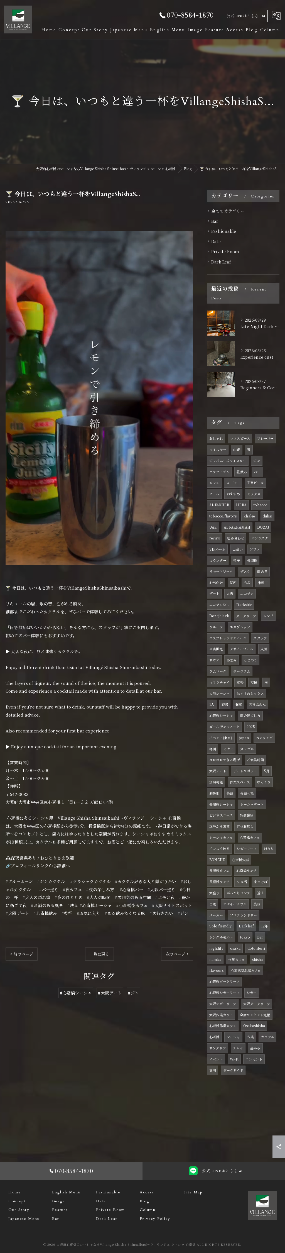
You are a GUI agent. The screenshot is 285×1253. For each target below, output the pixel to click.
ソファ (255, 549)
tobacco (260, 504)
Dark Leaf (221, 262)
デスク (245, 571)
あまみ (232, 660)
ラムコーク (217, 671)
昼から (255, 1048)
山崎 (236, 449)
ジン (256, 460)
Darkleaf (246, 926)
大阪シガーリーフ (222, 1003)
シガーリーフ (247, 848)
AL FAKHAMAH (237, 527)
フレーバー (265, 438)
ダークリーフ (246, 615)
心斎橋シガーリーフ (224, 992)
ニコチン (247, 593)
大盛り (214, 892)
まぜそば (260, 881)
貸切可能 (216, 782)
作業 (250, 1036)
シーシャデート (252, 804)
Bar (214, 221)
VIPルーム (217, 549)
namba (215, 959)
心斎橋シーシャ (221, 715)
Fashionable (223, 231)
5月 (266, 770)
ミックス (254, 493)
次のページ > (177, 954)
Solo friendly (220, 926)
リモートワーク (221, 571)
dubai (267, 516)
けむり (269, 848)
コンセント (253, 1059)
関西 (233, 582)
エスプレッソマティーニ (227, 638)
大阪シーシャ (219, 693)
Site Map (193, 1192)
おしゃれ (216, 438)
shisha (257, 959)
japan (244, 737)
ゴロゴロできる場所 (224, 759)
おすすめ (233, 493)
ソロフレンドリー (243, 915)
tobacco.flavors (223, 516)
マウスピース (240, 438)
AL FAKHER (219, 504)
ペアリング (264, 737)
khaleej (249, 516)
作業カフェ (236, 959)
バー (257, 471)
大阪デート (217, 770)
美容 (257, 904)
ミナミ (228, 748)
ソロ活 (242, 881)
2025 (251, 726)
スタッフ (260, 638)
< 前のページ (21, 954)
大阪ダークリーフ (256, 1003)
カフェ (214, 482)
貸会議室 (247, 815)
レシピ (268, 615)
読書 (225, 704)
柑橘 (253, 682)
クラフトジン (219, 471)
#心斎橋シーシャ (76, 993)
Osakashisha (254, 1025)
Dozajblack (219, 615)
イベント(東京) (220, 737)
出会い (237, 549)
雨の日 (262, 571)
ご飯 (212, 904)
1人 (211, 704)
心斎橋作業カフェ (222, 1025)
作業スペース (240, 782)
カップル (247, 748)
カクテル (267, 1036)
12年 (264, 926)
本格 (240, 682)
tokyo (245, 937)
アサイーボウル (235, 904)
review (214, 538)
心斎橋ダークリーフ (224, 981)
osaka (235, 948)
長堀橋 (252, 560)
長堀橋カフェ (219, 870)
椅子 (236, 560)
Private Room (225, 251)
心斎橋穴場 (240, 859)
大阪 (230, 593)
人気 (264, 648)
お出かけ (216, 582)
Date (216, 241)
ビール (214, 493)
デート (214, 593)
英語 (230, 793)
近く (260, 892)
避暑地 (214, 793)
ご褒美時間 (255, 759)
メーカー (216, 915)
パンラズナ (259, 538)
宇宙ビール (255, 482)
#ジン (133, 993)
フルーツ (216, 626)
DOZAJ (263, 527)
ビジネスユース (221, 815)
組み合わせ (235, 538)
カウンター (217, 560)
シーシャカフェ (221, 837)
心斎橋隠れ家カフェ (246, 970)
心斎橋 (214, 1036)
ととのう (250, 660)
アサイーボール (241, 648)
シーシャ (233, 1036)
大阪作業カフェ (221, 1014)
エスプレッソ (240, 626)
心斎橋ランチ (246, 870)
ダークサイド (233, 1070)
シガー (252, 992)
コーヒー (233, 482)
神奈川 (262, 582)
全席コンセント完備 (255, 1014)
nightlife (216, 948)
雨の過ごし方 (250, 715)
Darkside (244, 604)
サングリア (217, 1048)
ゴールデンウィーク (224, 726)
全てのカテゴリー (228, 211)
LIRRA (241, 504)
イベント (216, 1059)
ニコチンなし (219, 604)
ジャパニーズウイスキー (227, 460)
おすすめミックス (250, 693)
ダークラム (241, 671)
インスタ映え (219, 848)
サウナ (214, 660)
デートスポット (245, 770)
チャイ (238, 1048)
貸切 (212, 1070)
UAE (213, 527)
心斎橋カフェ (250, 837)
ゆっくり (264, 782)
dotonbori (256, 948)
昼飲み (242, 471)
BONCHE (217, 859)
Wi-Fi (234, 1059)
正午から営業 (219, 826)
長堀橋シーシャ (221, 804)
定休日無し (245, 826)
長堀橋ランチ (219, 881)
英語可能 (247, 793)
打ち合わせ (257, 704)
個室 (238, 704)
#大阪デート (110, 993)
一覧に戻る (99, 954)
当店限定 (216, 648)
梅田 (212, 748)
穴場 (247, 582)
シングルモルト (221, 937)
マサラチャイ (219, 682)
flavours (216, 970)
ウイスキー (217, 449)
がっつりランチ (238, 892)
